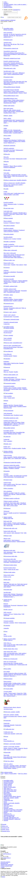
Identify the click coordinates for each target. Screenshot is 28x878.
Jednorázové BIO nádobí (14, 467)
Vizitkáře (6, 290)
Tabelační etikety (8, 84)
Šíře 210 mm (7, 44)
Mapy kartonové (18, 257)
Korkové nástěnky (18, 299)
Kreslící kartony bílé (22, 664)
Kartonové (6, 222)
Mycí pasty (18, 484)
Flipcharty (6, 308)
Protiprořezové (7, 606)
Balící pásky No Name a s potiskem (12, 585)
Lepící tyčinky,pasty (8, 193)
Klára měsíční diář (8, 757)
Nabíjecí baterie (13, 406)
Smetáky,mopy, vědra (12, 504)
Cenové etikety (14, 82)
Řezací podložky (18, 166)
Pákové (11, 166)
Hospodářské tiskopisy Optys (10, 98)
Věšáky (19, 433)
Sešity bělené (7, 654)
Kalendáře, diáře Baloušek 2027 (11, 817)
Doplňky (16, 371)
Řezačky (6, 164)
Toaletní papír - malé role (20, 458)
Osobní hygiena (7, 482)
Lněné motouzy (7, 540)
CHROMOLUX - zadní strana (11, 425)
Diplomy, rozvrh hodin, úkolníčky (12, 746)
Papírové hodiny (11, 749)
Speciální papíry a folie (9, 71)
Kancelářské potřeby (8, 28)
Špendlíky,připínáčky (9, 186)
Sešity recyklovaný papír (9, 644)
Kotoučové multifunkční (9, 167)
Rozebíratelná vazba (8, 415)
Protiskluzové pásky (8, 596)
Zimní (25, 605)
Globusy (24, 683)
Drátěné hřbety (7, 422)
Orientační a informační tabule (11, 322)
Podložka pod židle (12, 433)
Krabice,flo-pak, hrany (13, 569)
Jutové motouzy (15, 540)
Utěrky (5, 397)
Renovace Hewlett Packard (10, 347)
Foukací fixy (20, 693)
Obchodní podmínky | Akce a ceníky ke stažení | (15, 4)
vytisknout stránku (7, 772)
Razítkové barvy (7, 448)
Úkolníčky (18, 749)
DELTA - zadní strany (19, 423)
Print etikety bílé (20, 81)
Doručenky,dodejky (8, 131)
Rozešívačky (12, 151)
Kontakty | (6, 3)
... (12, 37)
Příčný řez (6, 371)
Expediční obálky (17, 132)
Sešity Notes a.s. (7, 643)
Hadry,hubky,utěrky (15, 503)
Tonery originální (8, 338)
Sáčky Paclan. (20, 552)
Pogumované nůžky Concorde (18, 174)
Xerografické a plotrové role (10, 51)
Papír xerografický (8, 32)
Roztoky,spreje (11, 397)
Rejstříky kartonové (19, 246)
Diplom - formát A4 (18, 748)
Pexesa (5, 739)
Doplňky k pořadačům (9, 244)
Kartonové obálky (8, 132)
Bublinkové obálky (18, 131)
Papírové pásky (19, 214)
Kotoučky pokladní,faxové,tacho (11, 61)
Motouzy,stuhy (7, 538)
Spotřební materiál (8, 355)
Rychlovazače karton (8, 257)
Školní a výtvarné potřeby (10, 638)
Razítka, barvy (7, 446)
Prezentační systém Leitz (15, 308)
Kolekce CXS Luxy (8, 614)
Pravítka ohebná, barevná (10, 684)
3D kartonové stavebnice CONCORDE (15, 766)
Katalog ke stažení (8, 7)
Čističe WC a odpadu (19, 493)
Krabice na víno (7, 576)
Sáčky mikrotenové (8, 552)
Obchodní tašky (17, 130)
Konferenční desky (8, 316)
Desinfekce (6, 495)
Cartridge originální (8, 331)
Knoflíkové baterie (21, 406)
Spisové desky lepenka (9, 254)
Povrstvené (13, 605)
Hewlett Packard (7, 332)
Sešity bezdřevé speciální (9, 646)
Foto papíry (15, 72)
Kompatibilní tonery (8, 348)
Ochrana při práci (8, 599)
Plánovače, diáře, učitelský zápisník (12, 110)
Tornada (5, 673)
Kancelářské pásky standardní (11, 212)
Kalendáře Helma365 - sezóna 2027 (12, 819)
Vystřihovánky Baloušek (9, 733)
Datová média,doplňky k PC (10, 377)
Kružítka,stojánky (17, 683)
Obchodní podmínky (5, 862)
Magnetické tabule (8, 300)
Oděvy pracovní (7, 612)
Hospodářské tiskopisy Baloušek (11, 89)
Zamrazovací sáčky (8, 553)
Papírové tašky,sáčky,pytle (10, 531)
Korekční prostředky (8, 202)
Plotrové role (7, 55)
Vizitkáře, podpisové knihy (10, 289)
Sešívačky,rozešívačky (9, 148)
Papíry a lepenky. (8, 523)
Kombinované (7, 605)
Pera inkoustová (18, 674)
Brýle (16, 622)
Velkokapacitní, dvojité (21, 158)
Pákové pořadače (8, 221)
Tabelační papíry (7, 42)
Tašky (25, 532)
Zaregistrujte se (16, 9)
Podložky (13, 264)
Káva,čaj (6, 513)
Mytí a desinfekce (8, 491)
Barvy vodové (9, 694)
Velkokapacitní (19, 150)
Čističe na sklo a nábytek (9, 494)
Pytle (22, 532)
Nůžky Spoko (7, 177)
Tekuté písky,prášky (21, 494)
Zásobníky (6, 474)
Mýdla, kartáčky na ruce (9, 484)
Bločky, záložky (7, 118)
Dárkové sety (11, 142)
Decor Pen (12, 676)
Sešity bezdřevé (22, 653)
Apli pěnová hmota (8, 709)
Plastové (18, 222)
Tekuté (5, 204)
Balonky (14, 768)
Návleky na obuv (8, 636)
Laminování (6, 439)
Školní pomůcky (7, 681)
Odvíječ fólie (9, 525)
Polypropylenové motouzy (10, 541)
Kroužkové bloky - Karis (9, 112)
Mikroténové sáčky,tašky (9, 550)
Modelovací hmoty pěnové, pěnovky (12, 707)
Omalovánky (7, 723)
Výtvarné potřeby (8, 691)
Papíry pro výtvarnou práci (10, 661)
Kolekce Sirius (17, 614)
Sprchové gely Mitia (11, 485)
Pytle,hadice (6, 562)
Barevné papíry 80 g (8, 663)
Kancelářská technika (9, 326)
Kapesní (21, 363)
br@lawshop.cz (7, 857)
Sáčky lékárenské (16, 532)
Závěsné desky (7, 280)
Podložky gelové (7, 387)
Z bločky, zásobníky (13, 121)
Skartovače (6, 370)
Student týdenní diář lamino (19, 757)
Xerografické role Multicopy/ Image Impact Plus (15, 54)
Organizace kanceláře (9, 279)
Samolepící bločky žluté (9, 120)
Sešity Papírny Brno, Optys (10, 651)
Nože (26, 176)
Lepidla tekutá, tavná (19, 193)
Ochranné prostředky (9, 621)
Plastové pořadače (8, 230)
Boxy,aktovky (20, 264)
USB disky (18, 379)
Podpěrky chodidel (16, 387)
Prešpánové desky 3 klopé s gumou (12, 256)
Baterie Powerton (8, 407)
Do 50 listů (12, 150)
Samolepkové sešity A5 (9, 815)
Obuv (5, 634)
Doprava (21, 92)
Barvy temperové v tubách (20, 694)
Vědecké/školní (7, 364)
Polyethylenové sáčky (15, 562)
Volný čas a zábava (8, 764)
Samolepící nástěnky (8, 299)
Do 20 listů (6, 150)
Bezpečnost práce (8, 102)
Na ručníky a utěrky (8, 475)
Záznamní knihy (20, 111)
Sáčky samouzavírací (13, 560)
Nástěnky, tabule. (8, 297)
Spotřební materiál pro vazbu (10, 420)
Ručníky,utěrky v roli (9, 458)
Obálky (5, 128)
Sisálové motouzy (21, 541)
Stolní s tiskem (7, 363)
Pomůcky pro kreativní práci (10, 716)
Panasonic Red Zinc (8, 405)
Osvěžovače (6, 503)
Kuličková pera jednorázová (10, 140)
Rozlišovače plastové (9, 246)
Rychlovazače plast (19, 254)
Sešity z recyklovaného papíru (11, 653)
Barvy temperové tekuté (9, 696)
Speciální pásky (7, 592)
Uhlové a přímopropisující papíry (15, 74)
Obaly (25, 264)
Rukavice (6, 603)
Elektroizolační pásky (17, 595)
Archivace (6, 270)
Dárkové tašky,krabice (9, 575)
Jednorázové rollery (12, 204)
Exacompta (16, 316)
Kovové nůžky (7, 174)
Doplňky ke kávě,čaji (14, 513)
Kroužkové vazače (18, 415)
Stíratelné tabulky (8, 683)
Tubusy (5, 569)
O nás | (5, 1)
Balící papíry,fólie (8, 521)
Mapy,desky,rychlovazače (10, 253)
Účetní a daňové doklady (18, 91)
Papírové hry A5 (7, 813)
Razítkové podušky (16, 448)
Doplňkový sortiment (14, 468)
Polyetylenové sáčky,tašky (10, 559)
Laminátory (9, 441)
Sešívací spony (7, 184)
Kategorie (3, 776)
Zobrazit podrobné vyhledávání (8, 20)
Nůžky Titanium (7, 176)
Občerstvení (6, 511)
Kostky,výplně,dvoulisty (9, 111)
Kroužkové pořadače (8, 228)
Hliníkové (6, 468)
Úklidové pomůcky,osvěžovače (11, 501)
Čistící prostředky (8, 396)
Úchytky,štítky (7, 247)
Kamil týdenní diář (8, 758)
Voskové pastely (12, 693)
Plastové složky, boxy (9, 263)
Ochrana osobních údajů (6, 866)
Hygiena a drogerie (8, 451)
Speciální (6, 151)
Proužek (11, 371)
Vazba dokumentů (8, 413)
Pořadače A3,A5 (7, 238)
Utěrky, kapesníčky (8, 457)
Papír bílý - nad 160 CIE (9, 35)
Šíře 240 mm (13, 44)
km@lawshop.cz (7, 853)
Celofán (5, 560)
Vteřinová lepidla (8, 194)
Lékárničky (6, 628)
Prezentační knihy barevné (13, 292)
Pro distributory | (8, 5)
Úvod (2, 773)
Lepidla (5, 191)
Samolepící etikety (8, 79)
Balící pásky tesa (13, 584)
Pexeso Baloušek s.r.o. (9, 741)
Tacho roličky (15, 65)
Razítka (24, 448)
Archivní (14, 238)
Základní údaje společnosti (7, 864)
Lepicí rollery (16, 194)
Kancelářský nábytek (9, 430)
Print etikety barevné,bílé (9, 81)
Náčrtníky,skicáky (18, 663)
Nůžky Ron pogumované (18, 176)
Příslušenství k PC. (15, 380)
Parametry (3, 778)
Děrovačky (6, 157)
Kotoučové (6, 166)
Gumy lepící (12, 214)
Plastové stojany (8, 282)
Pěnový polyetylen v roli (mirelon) (12, 524)
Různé (25, 92)
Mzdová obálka (7, 45)
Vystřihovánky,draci (8, 732)
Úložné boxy (14, 280)
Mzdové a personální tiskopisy (11, 92)
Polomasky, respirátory (9, 622)
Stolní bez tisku (15, 363)
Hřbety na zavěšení (15, 422)
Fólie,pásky (20, 347)
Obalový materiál (8, 517)
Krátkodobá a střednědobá (10, 272)
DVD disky (11, 379)
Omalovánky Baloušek (9, 725)
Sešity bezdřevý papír (21, 644)
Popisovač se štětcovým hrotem (15, 673)
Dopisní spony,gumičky (17, 184)
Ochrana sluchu (22, 622)
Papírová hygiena (8, 455)
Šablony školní (10, 686)
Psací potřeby (7, 138)
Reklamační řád (4, 863)
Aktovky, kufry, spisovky (10, 315)
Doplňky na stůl (16, 282)
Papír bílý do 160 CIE (20, 34)
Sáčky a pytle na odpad (12, 505)
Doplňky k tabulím (17, 300)
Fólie (5, 441)
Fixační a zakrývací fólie (18, 523)
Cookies (2, 867)
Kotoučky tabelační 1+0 (16, 63)
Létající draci (19, 733)
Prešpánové (12, 222)
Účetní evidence (7, 91)
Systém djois (7, 324)
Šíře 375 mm (20, 44)
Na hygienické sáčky (19, 477)
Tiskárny (15, 355)
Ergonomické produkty (9, 386)
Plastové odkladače (22, 280)
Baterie (5, 403)
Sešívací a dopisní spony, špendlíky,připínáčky (14, 183)
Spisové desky (7, 264)
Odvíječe (6, 584)
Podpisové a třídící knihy (14, 290)
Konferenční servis (8, 306)
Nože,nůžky (6, 173)
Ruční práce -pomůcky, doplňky (11, 714)
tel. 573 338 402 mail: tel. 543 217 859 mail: (6, 853)
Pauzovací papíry (8, 72)
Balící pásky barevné (22, 584)
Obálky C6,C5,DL (8, 130)
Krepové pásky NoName (9, 594)
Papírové (23, 467)
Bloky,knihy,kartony (8, 108)
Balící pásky (6, 582)
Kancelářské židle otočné (9, 432)
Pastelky (6, 693)
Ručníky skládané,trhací (19, 457)
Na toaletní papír (18, 475)
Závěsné (19, 238)
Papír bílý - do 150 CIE (9, 34)
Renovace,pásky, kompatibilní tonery (12, 345)
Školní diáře (6, 755)
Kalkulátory (6, 361)
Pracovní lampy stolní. (16, 389)
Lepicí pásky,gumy (8, 211)
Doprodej (6, 820)
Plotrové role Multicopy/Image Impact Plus (14, 53)
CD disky (6, 379)
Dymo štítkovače (8, 354)
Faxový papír (7, 63)
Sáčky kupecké (7, 532)
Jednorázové (20, 605)
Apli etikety (21, 82)
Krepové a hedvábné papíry (10, 664)
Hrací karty (6, 765)
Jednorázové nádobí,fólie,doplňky (12, 465)
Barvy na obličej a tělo (9, 816)
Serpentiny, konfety (14, 765)
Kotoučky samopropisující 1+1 (11, 64)
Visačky (11, 309)
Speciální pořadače (8, 237)
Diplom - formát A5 (8, 748)
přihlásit (6, 14)
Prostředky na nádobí (9, 493)
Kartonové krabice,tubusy (10, 567)
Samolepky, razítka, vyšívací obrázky (12, 811)
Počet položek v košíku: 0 (7, 22)
